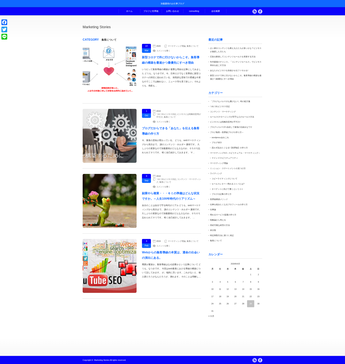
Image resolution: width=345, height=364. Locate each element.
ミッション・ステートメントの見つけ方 (228, 168)
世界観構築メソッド (219, 199)
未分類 (213, 230)
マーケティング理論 (177, 46)
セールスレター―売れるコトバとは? (228, 184)
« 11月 (211, 316)
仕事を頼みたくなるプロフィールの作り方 (229, 204)
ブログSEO (217, 142)
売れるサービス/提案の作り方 (223, 215)
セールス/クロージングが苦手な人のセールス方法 (232, 117)
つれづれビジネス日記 (166, 114)
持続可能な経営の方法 (220, 225)
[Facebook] (4, 22)
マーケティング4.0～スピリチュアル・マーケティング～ (235, 153)
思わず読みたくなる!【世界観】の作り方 (230, 148)
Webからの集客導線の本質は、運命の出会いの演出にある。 (171, 255)
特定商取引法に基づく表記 (222, 235)
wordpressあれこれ (220, 137)
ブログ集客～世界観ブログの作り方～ (227, 132)
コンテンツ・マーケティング (223, 111)
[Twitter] (4, 29)
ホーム (129, 11)
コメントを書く (163, 51)
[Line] (4, 36)
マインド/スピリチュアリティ (225, 158)
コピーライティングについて (224, 179)
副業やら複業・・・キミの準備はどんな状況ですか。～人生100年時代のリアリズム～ (170, 196)
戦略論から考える (218, 220)
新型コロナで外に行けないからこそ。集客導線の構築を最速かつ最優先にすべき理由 (170, 60)
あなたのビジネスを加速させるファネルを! (229, 70)
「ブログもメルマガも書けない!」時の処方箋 (230, 101)
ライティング (216, 173)
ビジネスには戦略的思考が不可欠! (225, 122)
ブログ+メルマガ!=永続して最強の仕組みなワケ (231, 127)
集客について (193, 46)
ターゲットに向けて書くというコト (227, 189)
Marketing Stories (97, 27)
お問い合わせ (172, 11)
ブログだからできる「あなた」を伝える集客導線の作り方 (170, 131)
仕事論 (213, 209)
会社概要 (215, 11)
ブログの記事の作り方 (221, 194)
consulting (194, 11)
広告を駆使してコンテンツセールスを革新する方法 (233, 57)
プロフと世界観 (150, 11)
